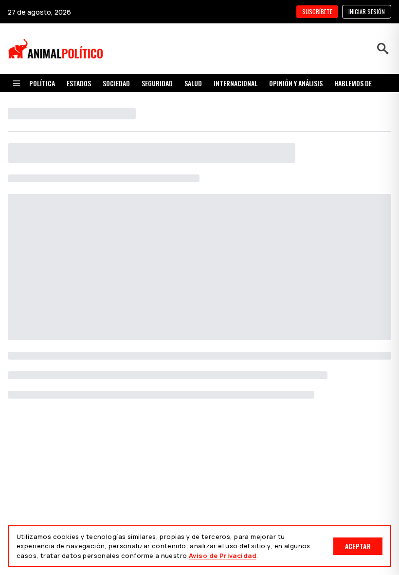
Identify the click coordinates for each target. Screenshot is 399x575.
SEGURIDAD (157, 83)
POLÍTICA (42, 83)
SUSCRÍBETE (317, 11)
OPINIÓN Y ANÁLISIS (296, 83)
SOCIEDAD (116, 83)
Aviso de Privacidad (222, 555)
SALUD (193, 83)
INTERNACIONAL (235, 83)
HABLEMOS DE (353, 83)
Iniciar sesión (366, 11)
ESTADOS (79, 83)
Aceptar (358, 546)
